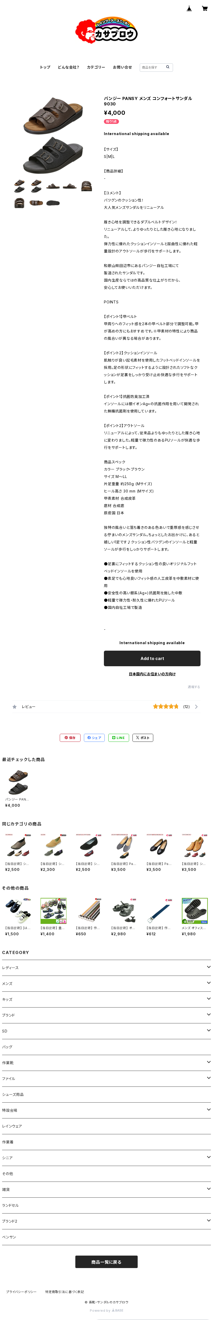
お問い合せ (122, 67)
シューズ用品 (13, 1094)
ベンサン (9, 1237)
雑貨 (6, 1189)
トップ (45, 67)
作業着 (8, 1142)
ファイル (8, 1078)
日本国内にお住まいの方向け (152, 674)
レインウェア (12, 1126)
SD (5, 1031)
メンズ (7, 983)
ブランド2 (9, 1221)
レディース (10, 967)
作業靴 (8, 1063)
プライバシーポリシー (21, 1292)
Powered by (101, 1310)
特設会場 (9, 1110)
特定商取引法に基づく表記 (64, 1292)
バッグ (7, 1047)
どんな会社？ (68, 67)
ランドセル (10, 1205)
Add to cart (152, 658)
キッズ (7, 999)
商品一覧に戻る (106, 1262)
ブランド (8, 1015)
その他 (7, 1173)
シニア (7, 1158)
